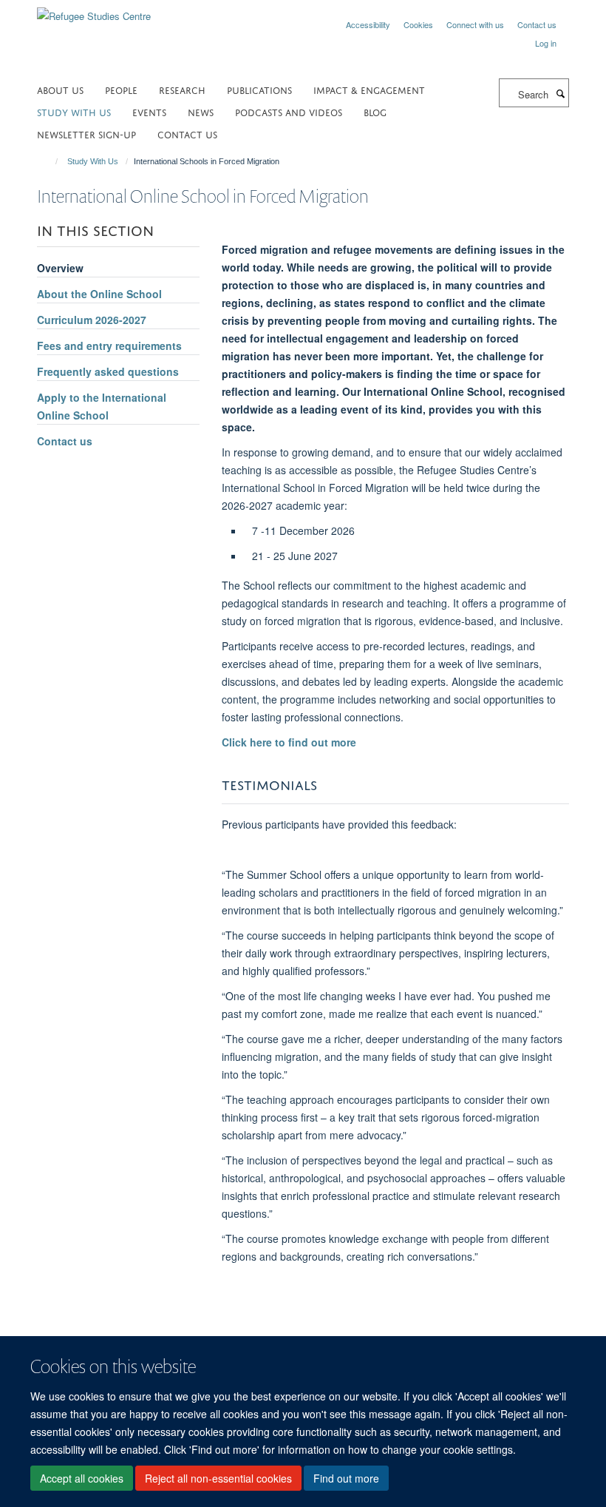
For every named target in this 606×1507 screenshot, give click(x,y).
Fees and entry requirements (109, 345)
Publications (259, 89)
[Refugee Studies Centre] (94, 11)
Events (149, 111)
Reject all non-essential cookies (218, 1478)
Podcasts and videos (288, 111)
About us (60, 89)
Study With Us (74, 111)
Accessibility (368, 24)
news (201, 111)
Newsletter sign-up (86, 134)
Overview (60, 267)
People (121, 89)
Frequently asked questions (108, 371)
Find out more (346, 1478)
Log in (545, 43)
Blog (375, 111)
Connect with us (475, 24)
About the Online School (99, 293)
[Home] (50, 161)
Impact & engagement (369, 89)
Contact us (536, 24)
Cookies (418, 24)
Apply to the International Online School (101, 406)
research (182, 89)
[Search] (560, 93)
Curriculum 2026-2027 (91, 319)
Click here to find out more (289, 742)
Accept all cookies (81, 1478)
